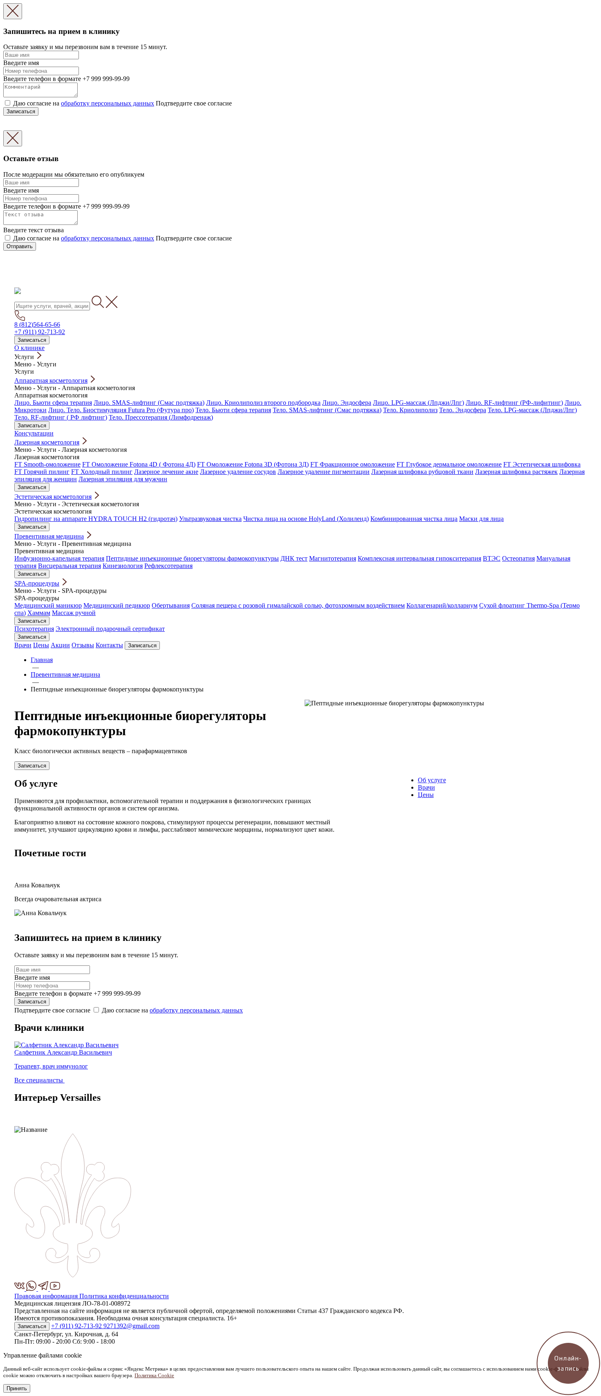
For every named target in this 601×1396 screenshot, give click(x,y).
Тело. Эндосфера (462, 409)
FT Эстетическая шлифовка (542, 464)
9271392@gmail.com (131, 1325)
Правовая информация (46, 1296)
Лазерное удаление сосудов (238, 471)
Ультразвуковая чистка (210, 518)
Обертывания (171, 605)
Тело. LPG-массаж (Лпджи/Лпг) (532, 409)
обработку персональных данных (107, 103)
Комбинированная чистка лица (413, 518)
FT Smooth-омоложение (47, 464)
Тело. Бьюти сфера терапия (233, 409)
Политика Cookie (154, 1375)
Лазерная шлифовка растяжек (516, 471)
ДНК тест (293, 558)
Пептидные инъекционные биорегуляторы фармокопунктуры (192, 558)
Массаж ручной (74, 612)
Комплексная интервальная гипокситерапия (419, 558)
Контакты (109, 645)
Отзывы (83, 645)
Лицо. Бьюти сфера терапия (53, 402)
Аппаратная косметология (50, 380)
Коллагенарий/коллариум (442, 605)
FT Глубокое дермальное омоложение (449, 464)
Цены (41, 645)
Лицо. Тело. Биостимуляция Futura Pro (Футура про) (121, 409)
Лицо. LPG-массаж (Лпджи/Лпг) (418, 402)
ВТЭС (491, 558)
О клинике (29, 347)
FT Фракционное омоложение (352, 464)
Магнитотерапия (332, 558)
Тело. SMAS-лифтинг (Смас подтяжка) (327, 409)
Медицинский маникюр (48, 605)
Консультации (34, 433)
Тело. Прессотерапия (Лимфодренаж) (161, 417)
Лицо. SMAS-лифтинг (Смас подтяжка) (149, 402)
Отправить (20, 246)
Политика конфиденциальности (124, 1296)
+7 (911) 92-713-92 (39, 331)
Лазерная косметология (46, 442)
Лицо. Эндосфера (346, 402)
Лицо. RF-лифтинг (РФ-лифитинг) (514, 402)
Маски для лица (481, 518)
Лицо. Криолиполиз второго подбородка (263, 402)
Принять (17, 1388)
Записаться (21, 111)
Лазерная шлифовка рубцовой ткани (422, 471)
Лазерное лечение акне (166, 471)
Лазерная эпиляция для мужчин (122, 479)
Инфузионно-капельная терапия (59, 558)
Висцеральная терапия (69, 565)
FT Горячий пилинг (42, 471)
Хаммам (38, 612)
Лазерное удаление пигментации (324, 471)
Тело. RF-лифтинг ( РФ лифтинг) (60, 417)
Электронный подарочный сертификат (110, 628)
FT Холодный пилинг (101, 471)
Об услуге (432, 780)
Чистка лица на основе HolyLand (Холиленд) (306, 518)
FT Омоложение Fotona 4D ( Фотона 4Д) (138, 464)
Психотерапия (34, 628)
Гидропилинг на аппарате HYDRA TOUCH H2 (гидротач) (95, 518)
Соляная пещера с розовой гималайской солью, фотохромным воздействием (298, 605)
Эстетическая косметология (53, 496)
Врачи (22, 645)
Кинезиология (123, 565)
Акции (60, 645)
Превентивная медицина (49, 536)
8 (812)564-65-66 (37, 324)
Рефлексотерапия (168, 565)
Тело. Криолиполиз (410, 409)
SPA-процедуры (36, 583)
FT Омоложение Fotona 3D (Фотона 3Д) (253, 464)
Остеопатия (518, 558)
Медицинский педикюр (116, 605)
